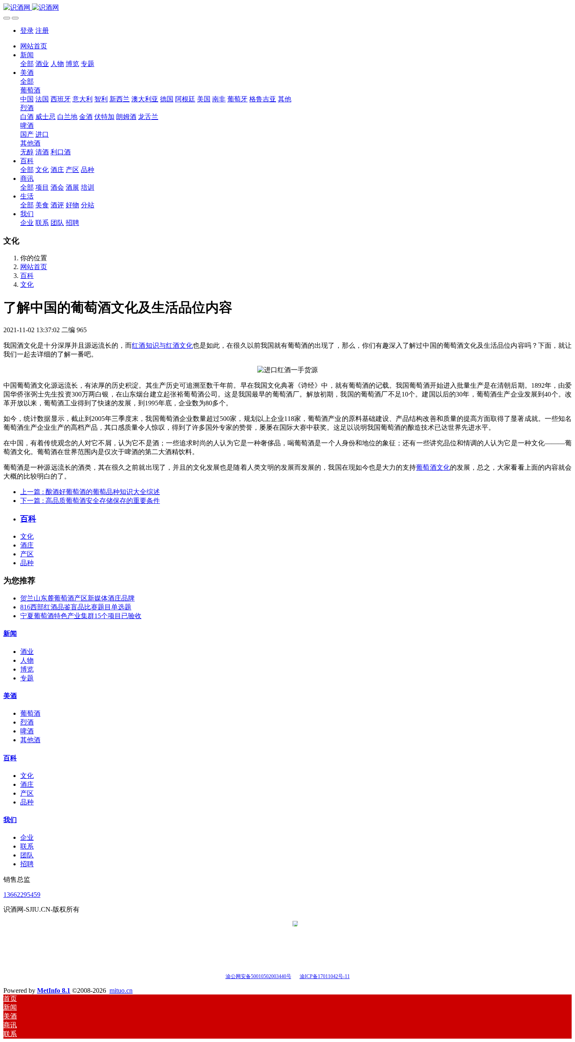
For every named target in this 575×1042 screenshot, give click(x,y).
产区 (27, 554)
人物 (27, 660)
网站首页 (33, 46)
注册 (42, 30)
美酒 (10, 695)
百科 (27, 275)
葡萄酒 (30, 713)
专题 (27, 678)
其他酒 (30, 739)
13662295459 (21, 894)
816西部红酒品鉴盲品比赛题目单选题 (75, 607)
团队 (27, 855)
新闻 (10, 633)
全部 (27, 63)
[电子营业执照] (295, 975)
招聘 (27, 863)
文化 (27, 284)
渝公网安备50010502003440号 (258, 976)
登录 (27, 30)
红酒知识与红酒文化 (162, 345)
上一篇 (90, 491)
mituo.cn (121, 990)
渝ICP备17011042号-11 (325, 976)
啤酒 (27, 731)
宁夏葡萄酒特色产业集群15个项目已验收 (80, 615)
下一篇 (90, 500)
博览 (27, 669)
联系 (27, 846)
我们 (10, 819)
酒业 (27, 651)
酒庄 (27, 545)
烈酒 (27, 722)
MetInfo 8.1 (53, 990)
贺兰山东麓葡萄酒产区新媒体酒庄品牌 (77, 598)
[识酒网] (287, 7)
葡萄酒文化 (433, 467)
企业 (27, 837)
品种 (27, 562)
